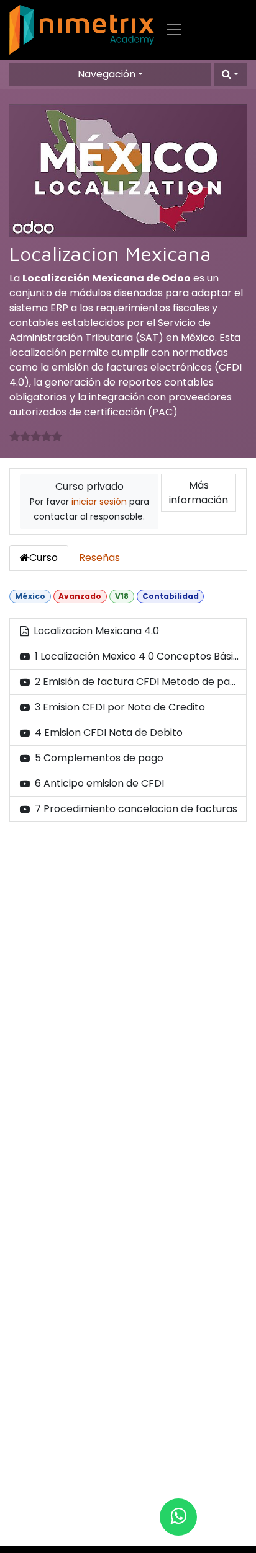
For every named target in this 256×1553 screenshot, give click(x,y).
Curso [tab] (43, 558)
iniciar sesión (99, 501)
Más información (198, 492)
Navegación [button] (106, 74)
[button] (230, 74)
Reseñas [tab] (99, 558)
